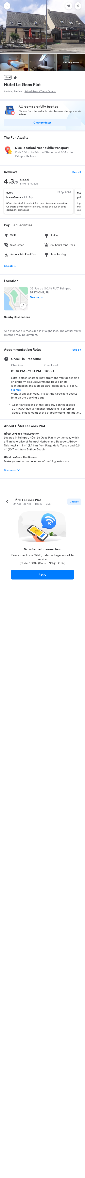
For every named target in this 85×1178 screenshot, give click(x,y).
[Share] (78, 6)
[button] (16, 298)
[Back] (7, 6)
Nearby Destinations (17, 317)
